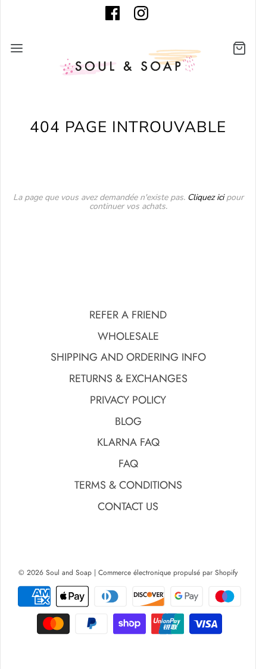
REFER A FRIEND (128, 315)
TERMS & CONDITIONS (128, 485)
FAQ (128, 463)
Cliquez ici (206, 197)
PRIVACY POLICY (128, 400)
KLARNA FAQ (128, 442)
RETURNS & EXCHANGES (128, 378)
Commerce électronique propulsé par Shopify (168, 572)
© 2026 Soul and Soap (55, 572)
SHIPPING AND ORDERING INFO (128, 357)
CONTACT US (128, 506)
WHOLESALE (128, 336)
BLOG (128, 421)
